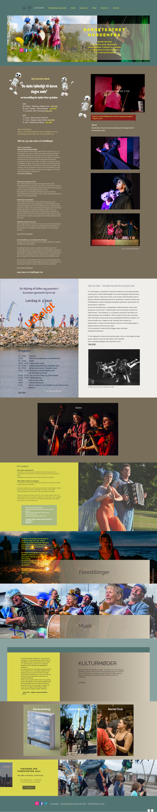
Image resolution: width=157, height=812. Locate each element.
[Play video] (117, 95)
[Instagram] (21, 50)
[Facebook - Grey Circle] (148, 810)
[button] (78, 429)
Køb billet (53, 108)
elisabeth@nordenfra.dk (95, 331)
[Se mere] (87, 474)
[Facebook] (26, 50)
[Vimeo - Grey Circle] (152, 810)
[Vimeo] (30, 50)
